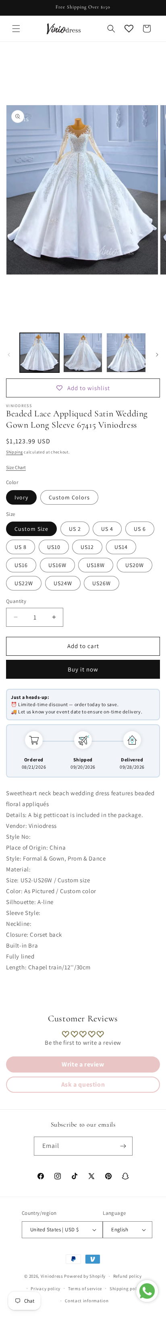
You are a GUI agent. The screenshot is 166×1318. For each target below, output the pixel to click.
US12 (87, 547)
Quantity (16, 601)
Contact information (86, 1300)
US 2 (75, 528)
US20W (134, 565)
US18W (96, 565)
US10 (53, 547)
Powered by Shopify (85, 1276)
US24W (63, 583)
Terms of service (85, 1288)
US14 (121, 547)
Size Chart (16, 467)
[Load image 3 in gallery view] (126, 352)
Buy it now (83, 669)
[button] (16, 28)
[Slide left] (9, 355)
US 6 (140, 528)
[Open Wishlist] (129, 28)
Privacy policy (45, 1288)
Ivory (21, 497)
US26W (101, 583)
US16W (57, 565)
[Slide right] (157, 355)
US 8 (21, 547)
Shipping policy (126, 1288)
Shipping (14, 452)
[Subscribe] (123, 1146)
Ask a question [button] (83, 1084)
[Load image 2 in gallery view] (83, 352)
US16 (21, 565)
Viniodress (52, 1276)
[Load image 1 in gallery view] (39, 352)
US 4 (107, 528)
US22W (24, 583)
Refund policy (127, 1276)
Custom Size (31, 528)
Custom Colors (69, 497)
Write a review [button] (83, 1064)
